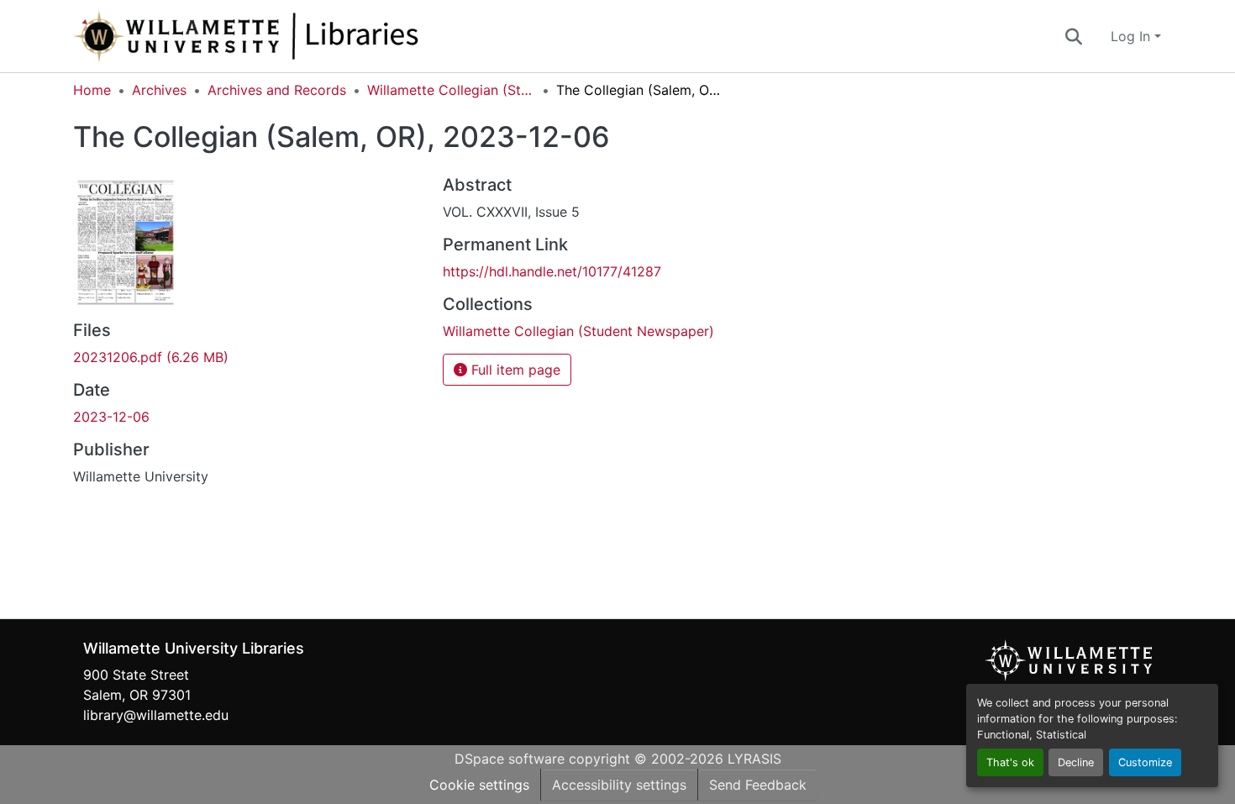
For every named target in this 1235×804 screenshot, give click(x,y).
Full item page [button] (513, 369)
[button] (301, 36)
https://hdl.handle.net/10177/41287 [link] (552, 271)
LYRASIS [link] (754, 758)
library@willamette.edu (156, 715)
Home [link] (92, 89)
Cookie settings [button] (479, 784)
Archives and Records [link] (277, 89)
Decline (1076, 762)
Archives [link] (159, 89)
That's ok (1010, 762)
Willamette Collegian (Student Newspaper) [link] (451, 89)
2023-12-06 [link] (111, 416)
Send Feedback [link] (758, 784)
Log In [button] (1132, 36)
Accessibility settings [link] (619, 784)
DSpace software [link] (510, 758)
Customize (1145, 762)
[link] (248, 357)
